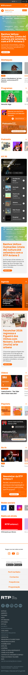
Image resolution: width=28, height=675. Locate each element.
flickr (20, 606)
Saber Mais (5, 52)
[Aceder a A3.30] (17, 411)
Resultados (18, 173)
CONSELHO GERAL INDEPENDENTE (10, 650)
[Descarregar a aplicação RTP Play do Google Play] (18, 565)
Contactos (14, 577)
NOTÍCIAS (3, 611)
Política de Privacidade (7, 666)
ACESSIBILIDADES (6, 644)
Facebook (3, 606)
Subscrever (13, 494)
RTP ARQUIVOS (5, 620)
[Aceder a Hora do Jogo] (11, 96)
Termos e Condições (6, 668)
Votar (9, 173)
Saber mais (7, 270)
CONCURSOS (4, 631)
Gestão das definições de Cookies (11, 661)
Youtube (16, 606)
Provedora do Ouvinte (8, 641)
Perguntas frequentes (8, 633)
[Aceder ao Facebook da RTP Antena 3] (4, 508)
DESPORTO (4, 613)
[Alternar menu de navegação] (26, 5)
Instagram (12, 606)
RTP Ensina (4, 622)
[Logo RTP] (9, 597)
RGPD (2, 659)
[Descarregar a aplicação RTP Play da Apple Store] (9, 565)
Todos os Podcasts (18, 131)
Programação (14, 587)
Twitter (7, 606)
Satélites (4, 646)
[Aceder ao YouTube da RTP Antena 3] (13, 553)
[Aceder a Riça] (11, 456)
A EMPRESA (4, 648)
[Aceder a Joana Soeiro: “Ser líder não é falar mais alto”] (11, 381)
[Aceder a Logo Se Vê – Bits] (17, 146)
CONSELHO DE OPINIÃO (7, 652)
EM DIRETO (4, 626)
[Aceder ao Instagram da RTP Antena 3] (19, 508)
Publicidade (15, 668)
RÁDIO (3, 617)
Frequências (14, 582)
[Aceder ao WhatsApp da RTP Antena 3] (17, 553)
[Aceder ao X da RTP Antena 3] (11, 508)
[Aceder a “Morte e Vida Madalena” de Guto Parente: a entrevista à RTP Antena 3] (11, 68)
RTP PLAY (3, 624)
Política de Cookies (18, 666)
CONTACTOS (4, 637)
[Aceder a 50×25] (5, 146)
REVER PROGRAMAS (6, 628)
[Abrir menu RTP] (14, 1)
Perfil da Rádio (14, 572)
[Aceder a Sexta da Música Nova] (5, 411)
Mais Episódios (19, 118)
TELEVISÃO (4, 615)
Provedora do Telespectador (10, 639)
